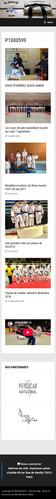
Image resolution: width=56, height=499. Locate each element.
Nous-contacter (31, 464)
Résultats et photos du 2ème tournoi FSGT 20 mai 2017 (25, 187)
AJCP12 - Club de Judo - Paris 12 (34, 490)
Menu (50, 22)
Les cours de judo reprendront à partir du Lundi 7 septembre (26, 129)
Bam (31, 494)
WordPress (20, 494)
